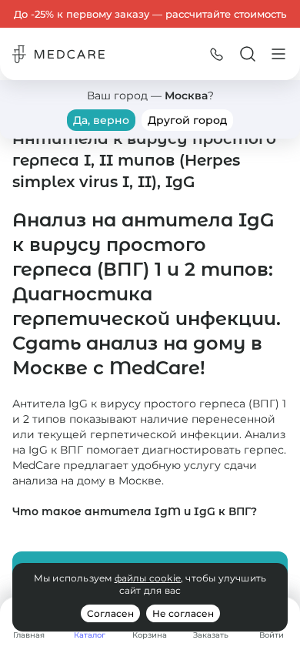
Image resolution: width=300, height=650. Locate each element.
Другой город (187, 120)
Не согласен (183, 613)
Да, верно (101, 120)
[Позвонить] (217, 54)
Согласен (110, 613)
